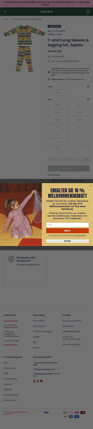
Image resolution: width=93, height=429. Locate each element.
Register (67, 230)
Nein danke (67, 241)
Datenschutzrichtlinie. (80, 235)
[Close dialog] (90, 185)
